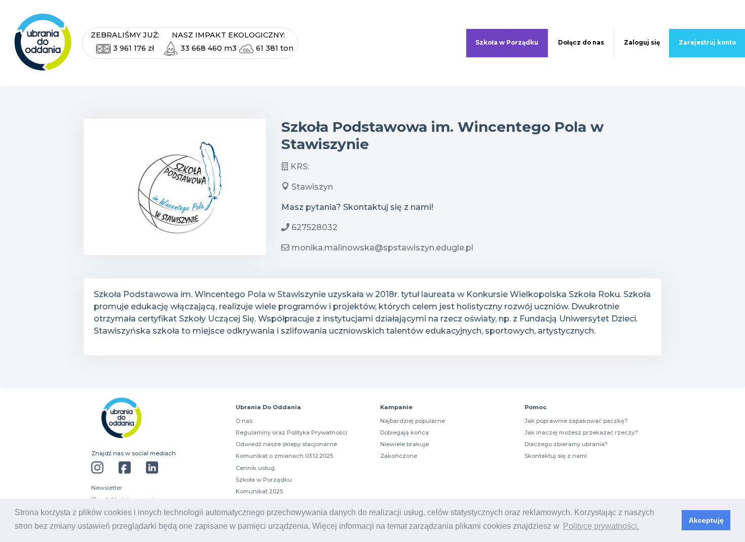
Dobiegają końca (404, 432)
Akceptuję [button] (706, 520)
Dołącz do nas (581, 42)
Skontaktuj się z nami (556, 455)
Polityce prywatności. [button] (601, 526)
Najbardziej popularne (412, 420)
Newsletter (107, 487)
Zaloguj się (642, 42)
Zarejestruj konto (707, 42)
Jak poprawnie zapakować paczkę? (576, 420)
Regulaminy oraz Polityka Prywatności (291, 432)
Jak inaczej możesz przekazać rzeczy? (581, 432)
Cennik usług (255, 468)
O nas (244, 420)
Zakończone (398, 455)
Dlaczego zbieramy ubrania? (566, 444)
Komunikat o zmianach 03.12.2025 (284, 455)
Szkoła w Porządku (506, 42)
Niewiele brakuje (404, 444)
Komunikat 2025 (259, 491)
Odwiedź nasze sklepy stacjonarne (286, 444)
